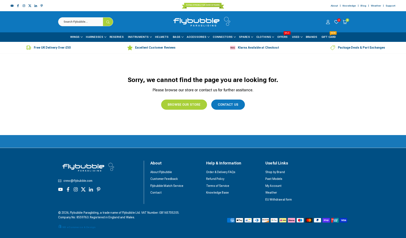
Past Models (274, 179)
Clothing (263, 36)
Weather (376, 5)
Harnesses (94, 36)
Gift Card (328, 35)
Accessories (197, 36)
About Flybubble (161, 172)
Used (296, 36)
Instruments (138, 36)
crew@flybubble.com (78, 180)
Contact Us (228, 105)
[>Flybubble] (204, 21)
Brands (311, 36)
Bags (176, 36)
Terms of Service (217, 185)
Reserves (117, 36)
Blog (363, 5)
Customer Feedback (164, 179)
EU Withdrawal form (278, 199)
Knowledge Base (217, 192)
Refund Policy (215, 179)
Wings (75, 36)
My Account (273, 185)
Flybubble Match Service (166, 185)
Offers (283, 35)
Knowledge (349, 5)
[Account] (328, 21)
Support (390, 5)
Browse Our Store (184, 105)
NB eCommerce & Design (78, 227)
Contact (156, 192)
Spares (244, 36)
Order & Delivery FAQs (220, 172)
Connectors (222, 36)
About (334, 5)
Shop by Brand (275, 172)
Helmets (162, 36)
